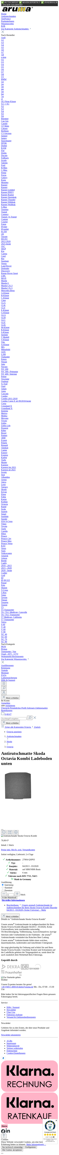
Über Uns (11, 1012)
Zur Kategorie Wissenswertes (14, 659)
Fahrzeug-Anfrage (15, 1015)
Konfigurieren (30, 1147)
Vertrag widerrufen (15, 1048)
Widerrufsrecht (13, 1046)
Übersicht (5, 708)
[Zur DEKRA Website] (10, 969)
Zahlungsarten (41, 708)
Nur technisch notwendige (12, 1147)
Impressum (11, 1043)
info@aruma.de (26, 987)
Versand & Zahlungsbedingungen (21, 1017)
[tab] (32, 907)
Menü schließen (12, 698)
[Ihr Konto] (4, 692)
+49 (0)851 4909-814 (10, 987)
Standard (8, 888)
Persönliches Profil (18, 708)
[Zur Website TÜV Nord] (35, 969)
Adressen (31, 708)
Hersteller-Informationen (13, 900)
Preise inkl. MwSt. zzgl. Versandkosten (18, 850)
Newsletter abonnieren (11, 1035)
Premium (8, 890)
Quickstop (9, 885)
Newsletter (11, 1010)
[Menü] (4, 683)
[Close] (2, 829)
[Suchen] (4, 688)
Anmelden (5, 703)
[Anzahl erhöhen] (17, 894)
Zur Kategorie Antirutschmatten (15, 29)
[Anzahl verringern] (4, 894)
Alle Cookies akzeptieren (12, 1150)
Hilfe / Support (13, 1007)
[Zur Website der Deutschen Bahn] (25, 969)
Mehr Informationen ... (36, 1144)
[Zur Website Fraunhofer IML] (11, 975)
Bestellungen (6, 710)
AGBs (9, 1041)
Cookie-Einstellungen (16, 1053)
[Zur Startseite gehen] (17, 11)
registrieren (10, 705)
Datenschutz (12, 1051)
